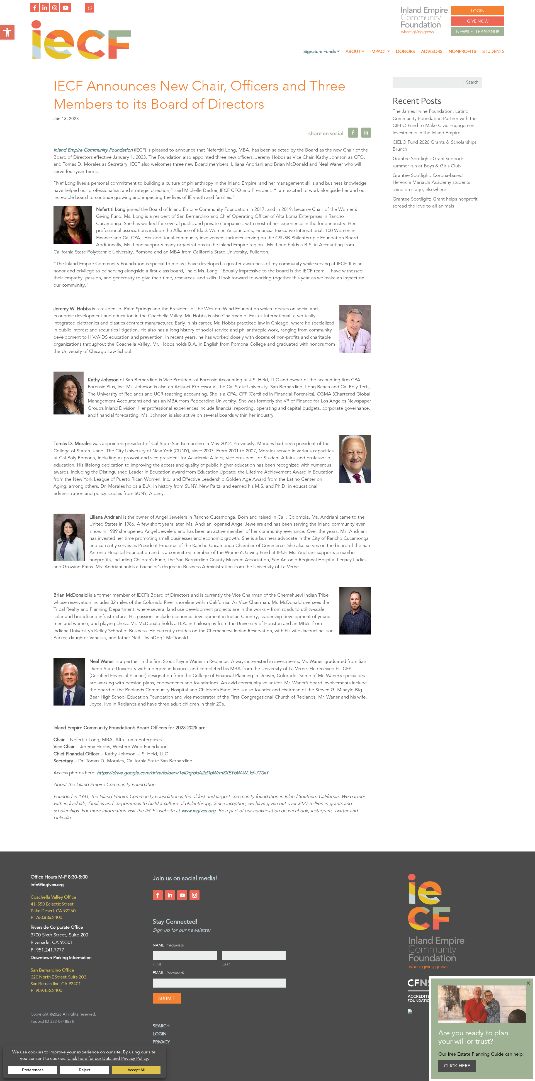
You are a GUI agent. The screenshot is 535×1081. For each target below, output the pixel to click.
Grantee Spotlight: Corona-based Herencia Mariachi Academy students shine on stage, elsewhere (431, 182)
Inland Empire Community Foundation (93, 150)
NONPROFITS (462, 52)
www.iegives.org (198, 811)
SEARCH (161, 1026)
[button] (7, 32)
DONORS (405, 52)
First (157, 964)
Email (168, 972)
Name (168, 945)
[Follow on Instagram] (194, 895)
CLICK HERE (457, 1066)
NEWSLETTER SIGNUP (477, 31)
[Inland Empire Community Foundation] (81, 59)
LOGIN (478, 10)
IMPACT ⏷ (380, 52)
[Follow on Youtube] (182, 895)
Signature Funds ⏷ (321, 52)
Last (226, 964)
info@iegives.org (47, 884)
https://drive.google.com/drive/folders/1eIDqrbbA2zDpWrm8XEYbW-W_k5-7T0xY (183, 773)
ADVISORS (431, 52)
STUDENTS (493, 52)
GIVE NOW (477, 21)
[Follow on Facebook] (158, 895)
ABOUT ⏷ (355, 52)
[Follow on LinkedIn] (170, 895)
